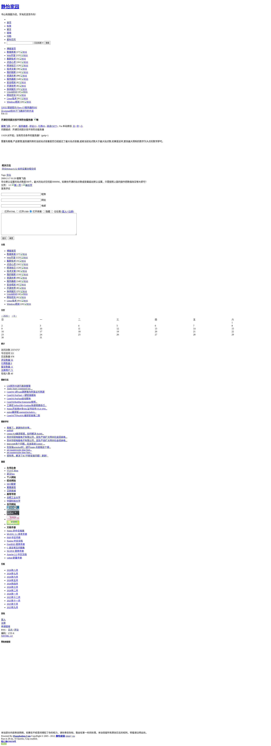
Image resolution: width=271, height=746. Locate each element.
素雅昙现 (11, 487)
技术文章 (11, 69)
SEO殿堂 (11, 484)
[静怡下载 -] (13, 514)
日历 (3, 310)
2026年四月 (12, 584)
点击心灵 (11, 62)
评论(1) (32, 126)
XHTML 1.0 (7, 636)
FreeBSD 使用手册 (16, 544)
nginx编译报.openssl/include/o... (21, 412)
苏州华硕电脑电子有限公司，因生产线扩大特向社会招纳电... (37, 437)
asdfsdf (10, 430)
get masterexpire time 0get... (19, 450)
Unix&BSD (12, 92)
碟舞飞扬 (5, 126)
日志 (10, 630)
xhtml (68, 736)
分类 (3, 245)
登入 (3, 619)
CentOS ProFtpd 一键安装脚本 (21, 395)
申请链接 (5, 626)
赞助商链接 (5, 642)
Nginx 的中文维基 (15, 531)
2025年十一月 (13, 600)
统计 (3, 344)
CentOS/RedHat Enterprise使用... (22, 402)
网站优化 (11, 95)
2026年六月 (12, 577)
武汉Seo (11, 474)
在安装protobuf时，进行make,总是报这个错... (29, 447)
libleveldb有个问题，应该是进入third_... (26, 444)
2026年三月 (12, 587)
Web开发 (11, 55)
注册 (3, 623)
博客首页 (11, 48)
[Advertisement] (252, 145)
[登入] (64, 211)
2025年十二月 (13, 597)
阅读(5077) (52, 126)
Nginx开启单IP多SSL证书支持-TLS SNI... (27, 409)
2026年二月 (12, 590)
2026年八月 (12, 570)
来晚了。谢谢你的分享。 (19, 428)
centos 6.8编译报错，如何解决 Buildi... (25, 434)
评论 (16, 630)
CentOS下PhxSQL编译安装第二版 (23, 415)
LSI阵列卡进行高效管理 (18, 386)
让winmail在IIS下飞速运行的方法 (17, 111)
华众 (8, 175)
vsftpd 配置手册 (14, 558)
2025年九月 (12, 607)
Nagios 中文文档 (15, 541)
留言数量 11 (7, 367)
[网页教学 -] (13, 509)
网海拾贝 (11, 65)
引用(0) (41, 126)
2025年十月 (12, 604)
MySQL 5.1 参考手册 (17, 534)
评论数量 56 (7, 360)
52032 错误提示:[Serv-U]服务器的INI (19, 107)
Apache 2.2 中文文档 (17, 554)
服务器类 (11, 79)
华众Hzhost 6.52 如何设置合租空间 (19, 169)
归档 (3, 564)
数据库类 (11, 52)
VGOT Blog (12, 470)
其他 (3, 613)
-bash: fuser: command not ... (20, 388)
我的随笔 (11, 72)
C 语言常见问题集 (16, 548)
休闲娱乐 (11, 89)
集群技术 (11, 59)
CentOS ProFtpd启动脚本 (19, 398)
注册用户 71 (7, 370)
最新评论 (4, 422)
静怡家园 (10, 6)
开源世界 (11, 86)
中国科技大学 (13, 501)
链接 (3, 462)
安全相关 (11, 82)
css (73, 736)
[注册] (71, 211)
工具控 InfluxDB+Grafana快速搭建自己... (26, 405)
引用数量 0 (6, 363)
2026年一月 (12, 594)
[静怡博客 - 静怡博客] (13, 524)
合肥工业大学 (13, 497)
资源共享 (11, 76)
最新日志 (4, 380)
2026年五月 (12, 580)
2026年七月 (12, 573)
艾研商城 (11, 491)
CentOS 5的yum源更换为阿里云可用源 (25, 392)
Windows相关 (13, 102)
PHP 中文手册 (13, 537)
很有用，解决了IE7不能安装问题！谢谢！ (27, 456)
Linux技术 (12, 98)
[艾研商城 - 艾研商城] (13, 519)
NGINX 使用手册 (15, 551)
